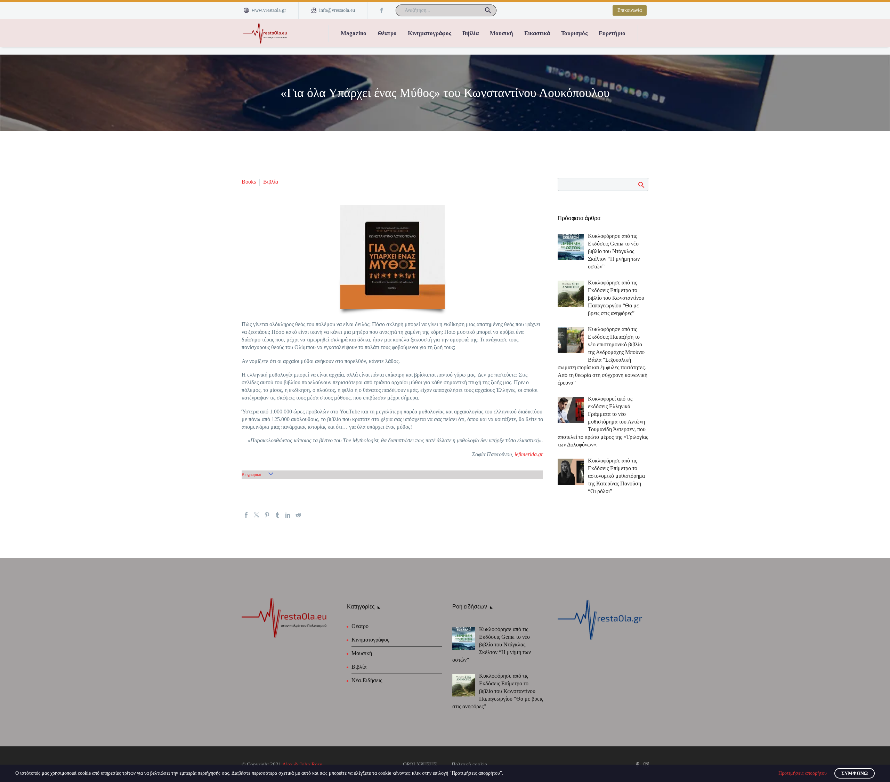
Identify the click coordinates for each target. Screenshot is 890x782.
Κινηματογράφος (429, 33)
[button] (488, 10)
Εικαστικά (537, 33)
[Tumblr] (277, 515)
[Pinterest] (267, 515)
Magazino (353, 33)
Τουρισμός (574, 33)
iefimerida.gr (529, 454)
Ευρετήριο (612, 33)
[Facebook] (382, 10)
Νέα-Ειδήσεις (366, 680)
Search (640, 184)
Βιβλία (470, 33)
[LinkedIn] (288, 515)
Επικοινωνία (629, 10)
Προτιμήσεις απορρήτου (802, 773)
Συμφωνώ (854, 773)
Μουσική (501, 33)
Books (249, 182)
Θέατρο (387, 33)
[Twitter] (256, 515)
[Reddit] (298, 515)
